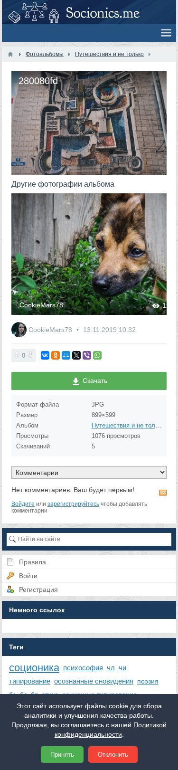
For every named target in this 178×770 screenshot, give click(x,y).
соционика (34, 668)
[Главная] (10, 54)
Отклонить (113, 754)
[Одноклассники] (55, 355)
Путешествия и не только (128, 425)
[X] (76, 355)
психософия (83, 668)
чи (122, 668)
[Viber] (87, 355)
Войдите (23, 504)
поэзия (148, 681)
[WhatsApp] (97, 355)
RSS (163, 492)
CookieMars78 (58, 305)
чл (111, 668)
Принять (62, 754)
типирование (29, 681)
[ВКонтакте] (45, 355)
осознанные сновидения (93, 681)
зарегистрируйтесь (73, 504)
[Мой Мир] (66, 355)
